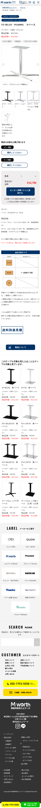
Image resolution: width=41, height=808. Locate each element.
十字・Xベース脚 (30, 41)
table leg (23, 7)
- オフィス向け (26, 760)
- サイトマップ (8, 776)
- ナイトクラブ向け (27, 750)
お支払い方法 (9, 665)
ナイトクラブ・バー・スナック (14, 20)
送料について (25, 660)
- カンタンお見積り (27, 776)
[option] (20, 65)
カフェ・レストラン (10, 16)
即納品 (17, 41)
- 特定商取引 (7, 782)
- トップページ (8, 734)
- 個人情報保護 (26, 779)
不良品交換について (27, 665)
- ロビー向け (25, 753)
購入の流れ (9, 668)
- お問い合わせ (8, 779)
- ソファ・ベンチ (9, 751)
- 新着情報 (6, 773)
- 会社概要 (6, 770)
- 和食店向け (25, 747)
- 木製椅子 (7, 741)
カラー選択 (7, 41)
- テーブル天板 (9, 758)
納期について (9, 663)
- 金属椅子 (7, 744)
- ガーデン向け (26, 757)
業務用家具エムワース (9, 7)
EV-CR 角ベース (28, 388)
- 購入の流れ (25, 770)
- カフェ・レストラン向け (29, 742)
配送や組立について (27, 663)
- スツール (7, 754)
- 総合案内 (24, 773)
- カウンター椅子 (9, 748)
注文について (9, 660)
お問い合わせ (9, 674)
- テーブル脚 (8, 761)
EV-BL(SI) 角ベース (10, 388)
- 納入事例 (23, 764)
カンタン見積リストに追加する (20, 191)
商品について (20, 347)
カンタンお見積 (10, 671)
